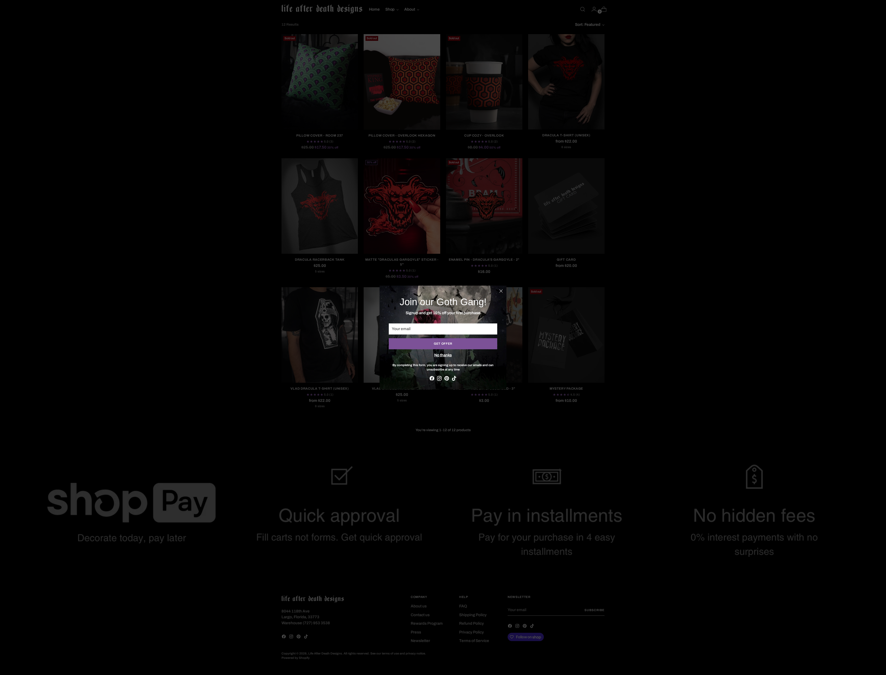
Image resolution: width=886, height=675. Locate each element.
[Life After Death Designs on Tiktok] (454, 379)
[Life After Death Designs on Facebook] (432, 379)
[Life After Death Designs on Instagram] (439, 379)
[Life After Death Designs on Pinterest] (446, 379)
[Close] (501, 291)
